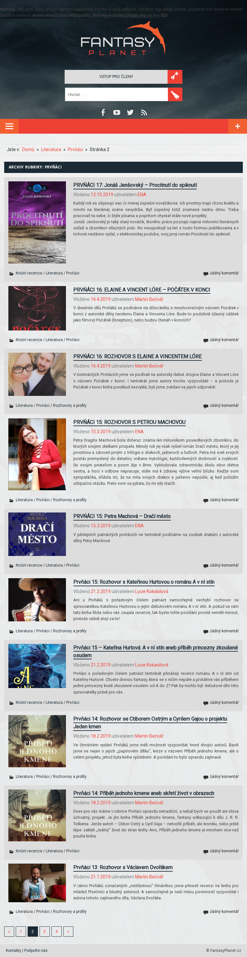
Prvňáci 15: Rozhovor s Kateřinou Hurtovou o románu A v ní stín (144, 582)
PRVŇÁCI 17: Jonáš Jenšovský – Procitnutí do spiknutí (135, 185)
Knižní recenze (29, 273)
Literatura (54, 273)
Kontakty (13, 950)
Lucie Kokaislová (151, 591)
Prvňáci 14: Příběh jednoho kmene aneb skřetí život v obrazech (143, 793)
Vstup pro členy (116, 76)
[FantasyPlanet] (123, 60)
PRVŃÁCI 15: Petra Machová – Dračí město (122, 516)
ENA (142, 194)
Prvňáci (72, 273)
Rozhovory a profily (70, 405)
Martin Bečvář (149, 299)
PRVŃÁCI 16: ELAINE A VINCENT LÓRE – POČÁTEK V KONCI (141, 290)
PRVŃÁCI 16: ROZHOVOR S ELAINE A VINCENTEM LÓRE (137, 356)
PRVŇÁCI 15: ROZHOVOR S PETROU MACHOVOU (129, 422)
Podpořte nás (36, 950)
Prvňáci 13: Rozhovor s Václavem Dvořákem (123, 867)
